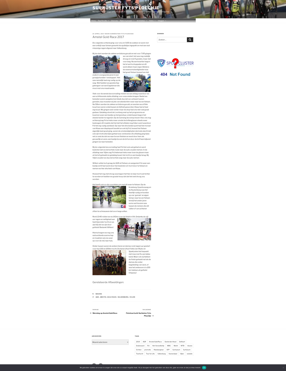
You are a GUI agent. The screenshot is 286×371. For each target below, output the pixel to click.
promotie (147, 350)
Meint (176, 346)
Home (93, 21)
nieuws (189, 346)
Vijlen (132, 297)
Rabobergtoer (159, 350)
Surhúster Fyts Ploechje (126, 7)
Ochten (138, 350)
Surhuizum (176, 350)
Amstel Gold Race (108, 297)
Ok (204, 367)
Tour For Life (102, 21)
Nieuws (99, 294)
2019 (138, 342)
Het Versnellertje (158, 346)
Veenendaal (173, 354)
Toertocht (139, 354)
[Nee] (283, 368)
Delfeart (182, 342)
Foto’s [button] (151, 21)
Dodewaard (140, 346)
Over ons (114, 21)
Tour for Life (150, 354)
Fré (148, 346)
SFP (168, 350)
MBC (169, 346)
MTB (182, 346)
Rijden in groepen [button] (126, 21)
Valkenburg (123, 297)
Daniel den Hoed (170, 342)
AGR (97, 297)
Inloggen (161, 21)
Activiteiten (141, 21)
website (189, 354)
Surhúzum (186, 350)
